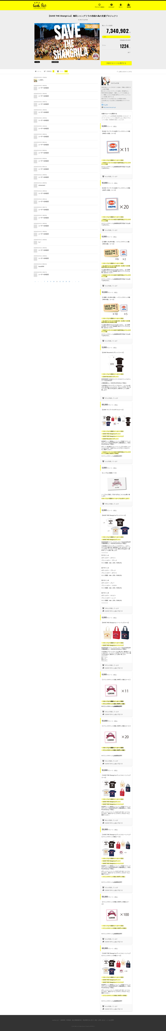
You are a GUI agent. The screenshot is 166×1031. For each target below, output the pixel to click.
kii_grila (105, 105)
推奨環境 (63, 1020)
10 (53, 281)
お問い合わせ (101, 1020)
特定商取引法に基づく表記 (90, 1020)
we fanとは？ (56, 1020)
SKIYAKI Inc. (92, 1026)
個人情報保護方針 (77, 1020)
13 (63, 281)
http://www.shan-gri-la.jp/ (109, 107)
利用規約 (68, 1020)
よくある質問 (110, 1020)
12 (60, 281)
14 (66, 281)
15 (69, 281)
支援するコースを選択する (116, 63)
